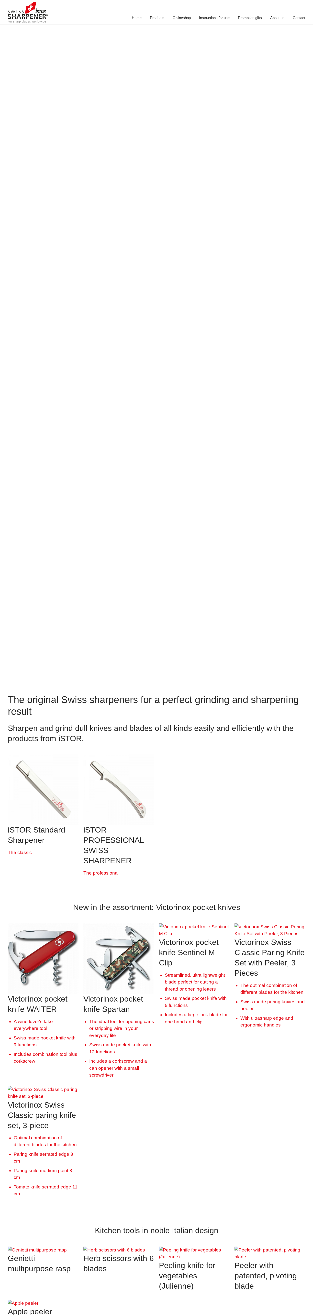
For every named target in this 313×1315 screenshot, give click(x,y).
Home (137, 18)
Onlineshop (182, 18)
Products (157, 18)
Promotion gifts (250, 18)
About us (277, 18)
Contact (299, 18)
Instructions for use (214, 18)
